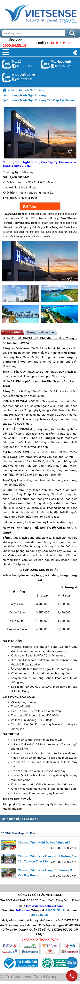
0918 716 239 (61, 43)
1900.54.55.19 (14, 45)
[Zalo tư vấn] (72, 962)
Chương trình (11, 332)
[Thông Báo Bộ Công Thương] (20, 969)
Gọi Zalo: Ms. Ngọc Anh (45, 64)
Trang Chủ (40, 13)
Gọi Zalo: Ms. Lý (6, 64)
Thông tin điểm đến (40, 332)
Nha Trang (66, 338)
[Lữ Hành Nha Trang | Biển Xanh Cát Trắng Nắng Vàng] (4, 90)
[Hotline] (72, 976)
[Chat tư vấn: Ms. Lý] (14, 66)
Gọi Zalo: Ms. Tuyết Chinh (6, 77)
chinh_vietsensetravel (14, 79)
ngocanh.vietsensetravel (52, 66)
